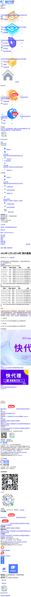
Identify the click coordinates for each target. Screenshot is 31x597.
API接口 (7, 423)
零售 (4, 123)
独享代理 (15, 155)
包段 (4, 120)
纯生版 (17, 81)
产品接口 (15, 200)
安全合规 (7, 428)
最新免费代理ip (24, 315)
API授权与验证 (10, 204)
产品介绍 (5, 154)
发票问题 (20, 167)
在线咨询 (3, 595)
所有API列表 (6, 199)
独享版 (5, 64)
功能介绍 (9, 159)
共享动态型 (6, 61)
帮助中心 (9, 149)
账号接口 (5, 200)
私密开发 (10, 183)
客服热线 (7, 595)
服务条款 (26, 423)
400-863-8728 (4, 217)
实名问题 (15, 167)
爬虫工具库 (11, 212)
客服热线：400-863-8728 (7, 537)
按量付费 (5, 32)
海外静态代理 (11, 413)
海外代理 (20, 155)
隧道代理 (5, 155)
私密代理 (10, 155)
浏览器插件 (8, 160)
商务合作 (17, 428)
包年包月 (5, 19)
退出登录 (28, 244)
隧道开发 (5, 183)
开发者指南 (13, 423)
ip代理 (12, 315)
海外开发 (20, 183)
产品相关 (7, 420)
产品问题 (10, 167)
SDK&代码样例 (10, 207)
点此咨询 (8, 439)
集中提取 (5, 48)
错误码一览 (9, 193)
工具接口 (20, 200)
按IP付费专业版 (7, 51)
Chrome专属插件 (19, 416)
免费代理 (9, 248)
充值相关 (12, 420)
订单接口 (10, 200)
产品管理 (3, 15)
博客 (5, 248)
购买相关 (3, 420)
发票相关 (17, 420)
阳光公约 (6, 425)
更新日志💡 (10, 170)
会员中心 (3, 244)
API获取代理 (10, 186)
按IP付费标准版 (7, 45)
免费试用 (3, 264)
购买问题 (5, 167)
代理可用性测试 (11, 190)
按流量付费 (6, 101)
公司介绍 (3, 428)
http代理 (17, 315)
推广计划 (12, 428)
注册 (4, 242)
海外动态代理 (4, 413)
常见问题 (5, 165)
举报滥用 (22, 428)
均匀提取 (5, 43)
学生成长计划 (10, 416)
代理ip (8, 315)
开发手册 (5, 182)
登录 (2, 239)
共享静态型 (6, 67)
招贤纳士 (27, 428)
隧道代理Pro (4, 408)
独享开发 (15, 183)
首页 (2, 248)
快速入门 (9, 177)
